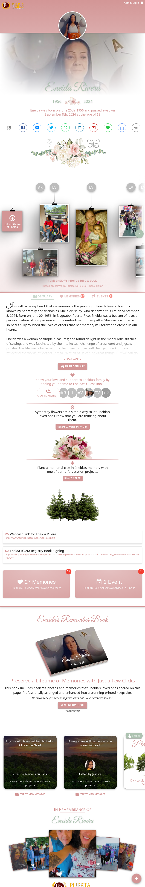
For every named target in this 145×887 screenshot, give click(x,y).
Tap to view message (32, 794)
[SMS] (108, 127)
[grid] (72, 236)
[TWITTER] (51, 127)
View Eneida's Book (72, 705)
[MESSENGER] (37, 127)
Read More (72, 359)
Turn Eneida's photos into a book (72, 280)
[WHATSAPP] (65, 127)
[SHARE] (122, 127)
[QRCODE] (9, 127)
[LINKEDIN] (79, 127)
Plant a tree (72, 478)
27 (68, 571)
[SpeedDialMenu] (136, 878)
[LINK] (136, 127)
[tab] (42, 296)
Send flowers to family (72, 426)
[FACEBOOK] (23, 127)
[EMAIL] (93, 127)
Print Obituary (75, 366)
